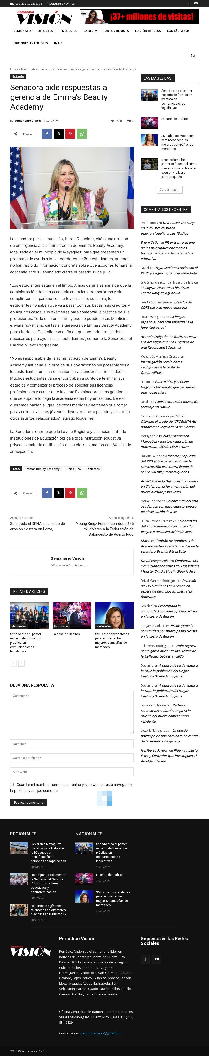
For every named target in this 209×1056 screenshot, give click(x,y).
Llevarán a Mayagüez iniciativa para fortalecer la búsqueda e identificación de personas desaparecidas (48, 852)
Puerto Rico (73, 469)
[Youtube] (196, 4)
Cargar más (168, 189)
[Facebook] (189, 4)
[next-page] (21, 663)
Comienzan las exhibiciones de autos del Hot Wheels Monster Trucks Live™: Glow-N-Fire (170, 566)
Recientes (93, 469)
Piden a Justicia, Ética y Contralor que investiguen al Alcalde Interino (170, 755)
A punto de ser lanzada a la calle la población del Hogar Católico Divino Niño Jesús (169, 670)
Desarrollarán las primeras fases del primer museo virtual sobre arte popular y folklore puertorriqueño (179, 168)
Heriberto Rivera (154, 750)
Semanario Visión (27, 120)
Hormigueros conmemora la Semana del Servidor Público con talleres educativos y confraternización (49, 883)
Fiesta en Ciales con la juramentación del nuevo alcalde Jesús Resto (169, 486)
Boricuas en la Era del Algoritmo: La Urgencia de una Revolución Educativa (168, 342)
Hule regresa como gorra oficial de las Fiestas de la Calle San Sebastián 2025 (168, 651)
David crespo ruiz (154, 560)
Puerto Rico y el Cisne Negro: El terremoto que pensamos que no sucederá (168, 387)
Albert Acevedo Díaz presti (161, 481)
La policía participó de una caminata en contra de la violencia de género (169, 735)
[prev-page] (13, 663)
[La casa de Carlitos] (72, 615)
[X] (59, 134)
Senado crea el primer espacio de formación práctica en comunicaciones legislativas (25, 642)
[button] (193, 55)
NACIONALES (89, 833)
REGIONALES (23, 833)
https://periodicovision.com (69, 565)
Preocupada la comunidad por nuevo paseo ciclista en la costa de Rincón (169, 611)
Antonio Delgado (154, 336)
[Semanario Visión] (31, 562)
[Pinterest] (70, 134)
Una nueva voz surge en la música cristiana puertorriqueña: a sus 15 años (168, 228)
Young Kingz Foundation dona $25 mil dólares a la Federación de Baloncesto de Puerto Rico (105, 529)
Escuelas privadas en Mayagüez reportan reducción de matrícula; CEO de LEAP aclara (167, 441)
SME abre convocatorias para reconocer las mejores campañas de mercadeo (178, 142)
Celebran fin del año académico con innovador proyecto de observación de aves (169, 506)
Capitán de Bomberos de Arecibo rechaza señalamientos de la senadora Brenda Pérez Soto (170, 546)
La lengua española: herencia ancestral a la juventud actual (167, 322)
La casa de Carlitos (66, 634)
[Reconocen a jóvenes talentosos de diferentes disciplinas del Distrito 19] (19, 910)
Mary (145, 540)
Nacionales (29, 69)
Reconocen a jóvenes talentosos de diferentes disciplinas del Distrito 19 (49, 910)
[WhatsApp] (82, 134)
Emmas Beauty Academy (42, 469)
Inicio (14, 69)
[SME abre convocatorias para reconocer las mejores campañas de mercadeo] (114, 615)
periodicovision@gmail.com (101, 1033)
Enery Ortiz (149, 242)
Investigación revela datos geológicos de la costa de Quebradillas (161, 367)
